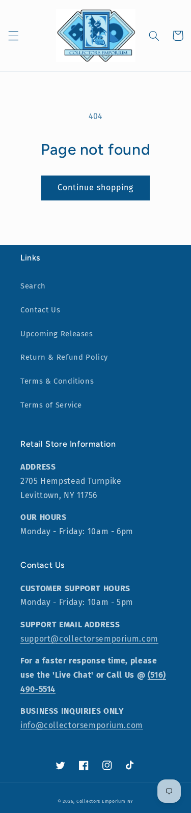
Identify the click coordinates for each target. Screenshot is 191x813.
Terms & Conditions (57, 381)
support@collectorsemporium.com (89, 639)
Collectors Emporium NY (104, 801)
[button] (13, 35)
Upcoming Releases (56, 333)
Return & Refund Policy (64, 357)
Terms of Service (51, 405)
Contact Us (40, 309)
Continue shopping (96, 187)
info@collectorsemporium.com (81, 725)
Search (33, 286)
